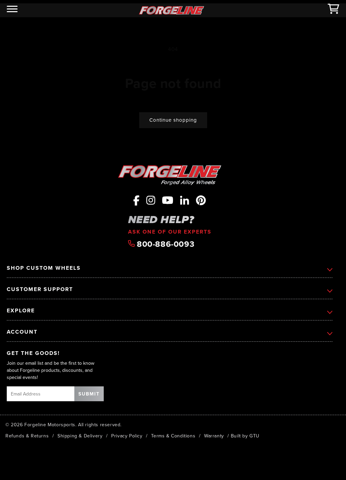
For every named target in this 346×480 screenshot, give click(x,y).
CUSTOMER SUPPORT (40, 289)
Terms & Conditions (173, 435)
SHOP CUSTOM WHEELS (44, 268)
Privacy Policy (126, 435)
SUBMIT (89, 393)
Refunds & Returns (27, 435)
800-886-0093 (165, 244)
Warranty (214, 435)
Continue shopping (173, 119)
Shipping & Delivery (79, 435)
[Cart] (333, 10)
